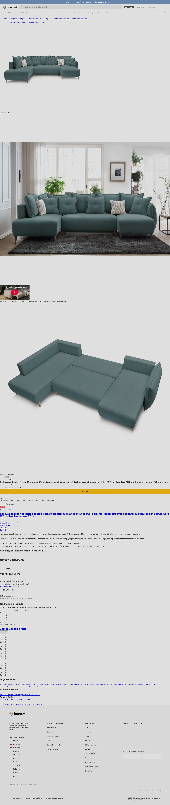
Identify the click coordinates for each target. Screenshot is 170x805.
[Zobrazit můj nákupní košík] (164, 7)
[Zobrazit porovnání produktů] (160, 7)
